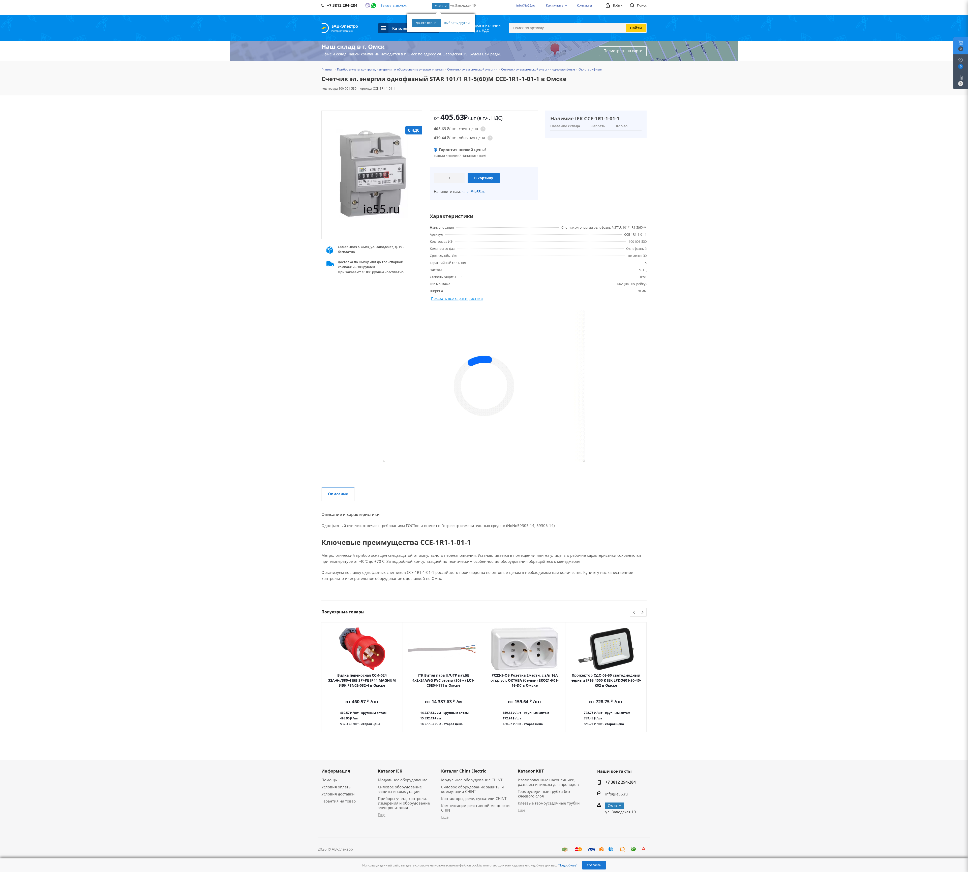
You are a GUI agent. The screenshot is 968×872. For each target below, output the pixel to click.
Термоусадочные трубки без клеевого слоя (544, 793)
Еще (444, 817)
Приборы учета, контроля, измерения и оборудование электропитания (404, 803)
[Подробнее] (567, 865)
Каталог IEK (390, 771)
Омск (439, 6)
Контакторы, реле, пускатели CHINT (473, 798)
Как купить (554, 5)
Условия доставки (338, 793)
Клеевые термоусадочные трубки (549, 803)
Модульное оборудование (402, 779)
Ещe (381, 814)
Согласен (594, 865)
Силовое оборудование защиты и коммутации (400, 789)
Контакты (584, 5)
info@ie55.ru (525, 5)
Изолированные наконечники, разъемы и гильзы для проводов (548, 782)
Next (642, 612)
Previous (634, 612)
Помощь (329, 779)
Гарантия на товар (338, 801)
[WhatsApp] (373, 6)
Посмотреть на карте (622, 50)
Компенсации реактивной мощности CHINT (475, 808)
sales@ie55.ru (473, 191)
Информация (335, 771)
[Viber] (367, 6)
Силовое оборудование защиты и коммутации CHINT (472, 789)
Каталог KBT (531, 771)
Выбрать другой (457, 22)
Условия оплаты (336, 786)
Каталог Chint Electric (463, 771)
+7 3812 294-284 (620, 782)
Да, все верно (426, 22)
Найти (636, 27)
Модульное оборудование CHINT (471, 779)
